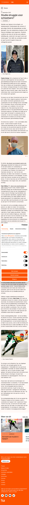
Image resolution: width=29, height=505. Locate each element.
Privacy (3, 480)
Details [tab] (11, 228)
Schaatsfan (4, 470)
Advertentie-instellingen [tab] (21, 228)
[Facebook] (2, 495)
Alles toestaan (14, 271)
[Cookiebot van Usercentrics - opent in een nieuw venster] (21, 225)
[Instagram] (6, 495)
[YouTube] (10, 495)
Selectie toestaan (15, 275)
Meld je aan (5, 461)
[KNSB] (14, 500)
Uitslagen (3, 474)
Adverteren (4, 476)
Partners (3, 478)
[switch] (25, 257)
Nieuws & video (5, 468)
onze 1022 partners (9, 235)
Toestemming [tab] (5, 228)
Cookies (3, 482)
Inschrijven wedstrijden (6, 472)
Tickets (3, 466)
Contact (3, 484)
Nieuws (6, 8)
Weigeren (14, 279)
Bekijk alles (25, 416)
